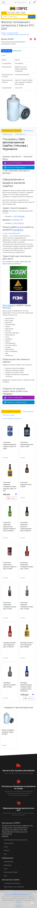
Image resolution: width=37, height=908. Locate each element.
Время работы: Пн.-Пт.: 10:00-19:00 (14, 886)
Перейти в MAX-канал (15, 397)
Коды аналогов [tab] (27, 411)
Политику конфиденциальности (16, 894)
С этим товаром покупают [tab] (11, 418)
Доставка (7, 305)
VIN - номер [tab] (11, 12)
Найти (31, 17)
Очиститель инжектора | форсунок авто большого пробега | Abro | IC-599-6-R (9, 527)
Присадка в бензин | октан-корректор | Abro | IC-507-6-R (9, 645)
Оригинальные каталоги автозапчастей (15, 839)
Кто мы (4, 233)
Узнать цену (6, 51)
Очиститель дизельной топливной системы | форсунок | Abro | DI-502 (9, 486)
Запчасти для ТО (9, 843)
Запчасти (6, 850)
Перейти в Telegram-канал (16, 402)
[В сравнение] (35, 39)
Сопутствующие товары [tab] (11, 411)
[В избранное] (31, 39)
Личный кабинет (8, 861)
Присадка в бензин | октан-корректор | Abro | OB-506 (26, 645)
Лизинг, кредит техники (10, 872)
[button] (34, 2)
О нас (5, 868)
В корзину (12, 498)
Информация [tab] (7, 134)
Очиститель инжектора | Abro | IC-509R (26, 484)
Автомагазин (8, 865)
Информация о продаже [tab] (11, 130)
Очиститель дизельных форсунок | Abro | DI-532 (26, 444)
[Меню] (3, 2)
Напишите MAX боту (14, 163)
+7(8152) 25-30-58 (21, 2)
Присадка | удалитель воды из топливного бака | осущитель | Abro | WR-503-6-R (26, 687)
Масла (6, 846)
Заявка (23, 12)
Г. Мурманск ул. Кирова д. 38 (12, 883)
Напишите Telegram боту (16, 167)
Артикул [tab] (4, 12)
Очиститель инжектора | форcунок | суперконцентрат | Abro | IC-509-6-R (26, 527)
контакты (17, 229)
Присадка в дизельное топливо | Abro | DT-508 (9, 685)
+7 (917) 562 (18, 216)
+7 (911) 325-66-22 (18, 223)
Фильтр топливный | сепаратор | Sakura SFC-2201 (8, 732)
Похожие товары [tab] (8, 415)
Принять (18, 906)
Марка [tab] (18, 12)
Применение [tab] (28, 130)
